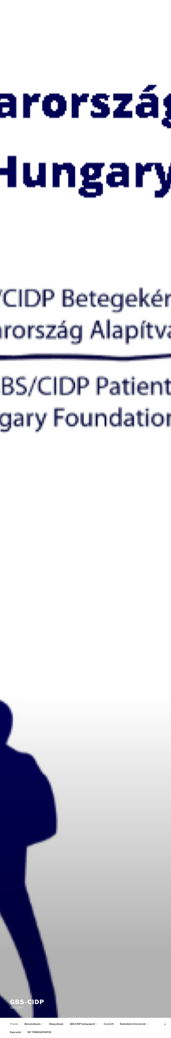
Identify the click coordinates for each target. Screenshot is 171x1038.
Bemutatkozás (33, 1023)
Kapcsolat (15, 1032)
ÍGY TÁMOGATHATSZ (39, 1032)
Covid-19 (109, 1023)
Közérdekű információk (133, 1023)
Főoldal (14, 1023)
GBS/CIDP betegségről (82, 1023)
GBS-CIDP (27, 1002)
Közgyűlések (56, 1023)
